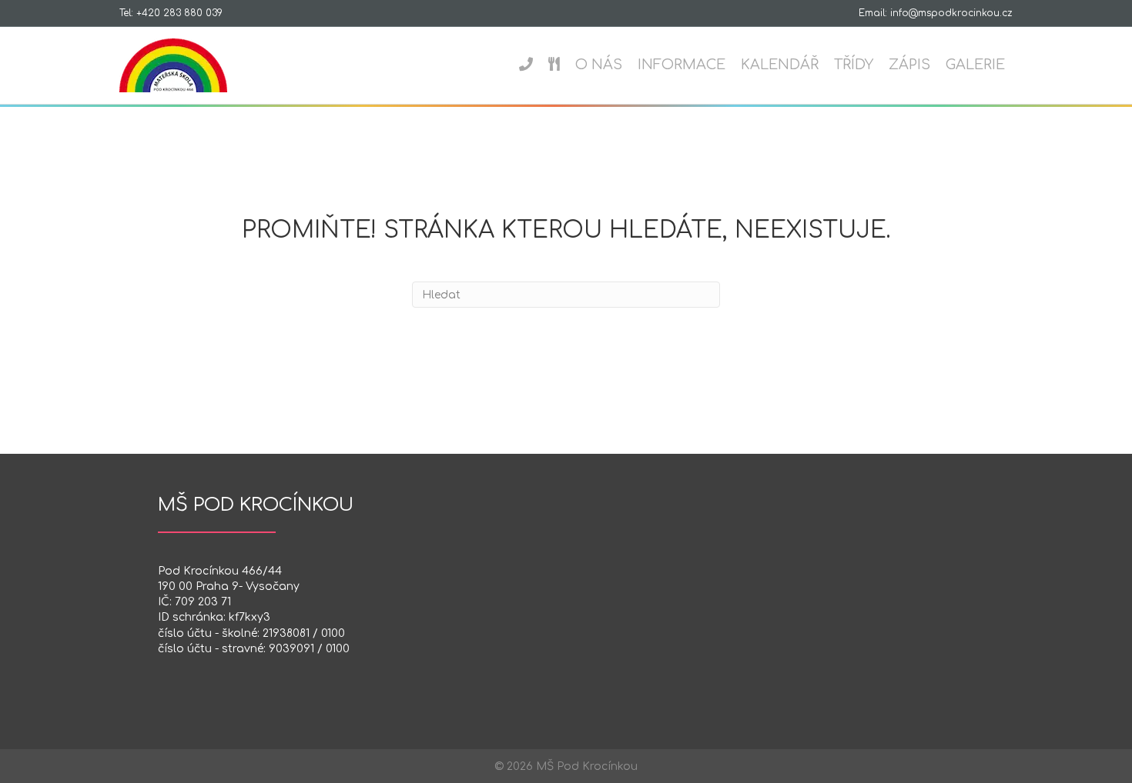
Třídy (853, 64)
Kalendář (780, 64)
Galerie (975, 64)
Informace (681, 64)
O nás (598, 64)
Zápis (909, 64)
